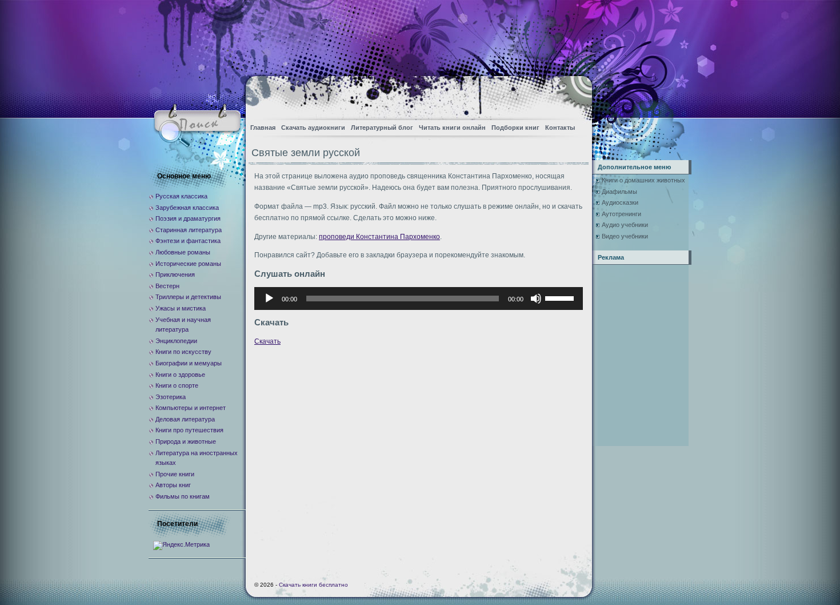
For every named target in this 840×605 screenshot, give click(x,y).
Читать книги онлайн (452, 127)
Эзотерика (170, 396)
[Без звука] (536, 298)
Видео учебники (625, 236)
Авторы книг (173, 484)
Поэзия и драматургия (188, 218)
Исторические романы (188, 263)
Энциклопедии (176, 340)
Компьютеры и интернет (190, 407)
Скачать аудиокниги (313, 127)
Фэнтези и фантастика (188, 240)
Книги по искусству (183, 351)
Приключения (175, 274)
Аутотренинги (621, 213)
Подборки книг (515, 127)
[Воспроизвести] (269, 298)
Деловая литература (185, 419)
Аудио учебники (625, 224)
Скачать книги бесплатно (313, 585)
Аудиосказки (620, 202)
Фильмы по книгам (182, 496)
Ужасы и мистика (180, 308)
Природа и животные (185, 441)
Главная (262, 127)
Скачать (267, 341)
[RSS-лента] (573, 94)
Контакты (560, 127)
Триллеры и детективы (188, 296)
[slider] (561, 297)
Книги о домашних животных (643, 180)
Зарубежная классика (187, 207)
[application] (418, 298)
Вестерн (167, 285)
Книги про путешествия (189, 430)
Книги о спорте (176, 385)
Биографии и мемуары (188, 363)
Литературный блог (382, 127)
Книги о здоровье (180, 374)
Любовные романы (182, 252)
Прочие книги (174, 474)
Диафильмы (619, 191)
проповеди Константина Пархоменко (379, 237)
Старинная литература (188, 229)
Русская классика (181, 196)
